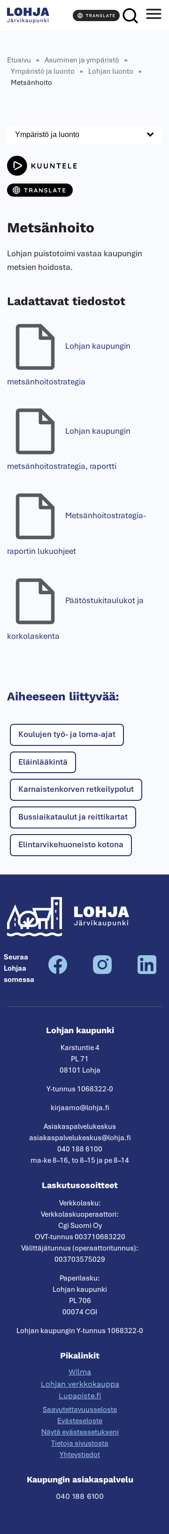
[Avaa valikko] (153, 15)
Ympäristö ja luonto (43, 71)
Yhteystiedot (80, 1454)
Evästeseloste (79, 1421)
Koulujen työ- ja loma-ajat (66, 734)
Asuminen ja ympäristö (82, 60)
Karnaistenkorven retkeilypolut (76, 789)
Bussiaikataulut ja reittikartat (73, 817)
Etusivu (19, 60)
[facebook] (57, 971)
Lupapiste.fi (80, 1395)
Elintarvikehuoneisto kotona (70, 844)
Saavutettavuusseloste (80, 1409)
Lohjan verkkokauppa (80, 1384)
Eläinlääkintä (43, 762)
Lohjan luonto (110, 71)
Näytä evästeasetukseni (80, 1432)
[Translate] (96, 15)
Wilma (80, 1371)
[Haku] (130, 15)
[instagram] (102, 971)
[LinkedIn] (147, 971)
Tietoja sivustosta (79, 1443)
